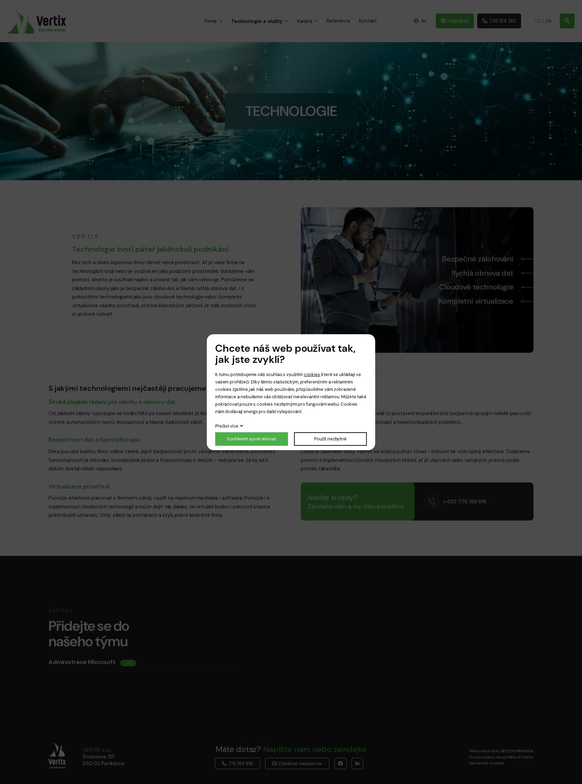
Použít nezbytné (330, 439)
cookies (312, 374)
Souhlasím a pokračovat (251, 439)
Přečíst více (226, 426)
